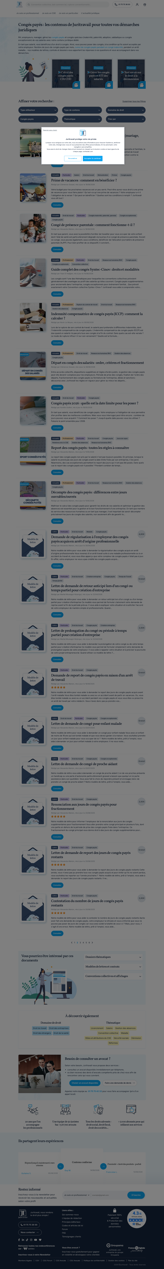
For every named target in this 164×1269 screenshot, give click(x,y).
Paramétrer (72, 158)
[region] (83, 145)
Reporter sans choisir (50, 130)
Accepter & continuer (92, 158)
